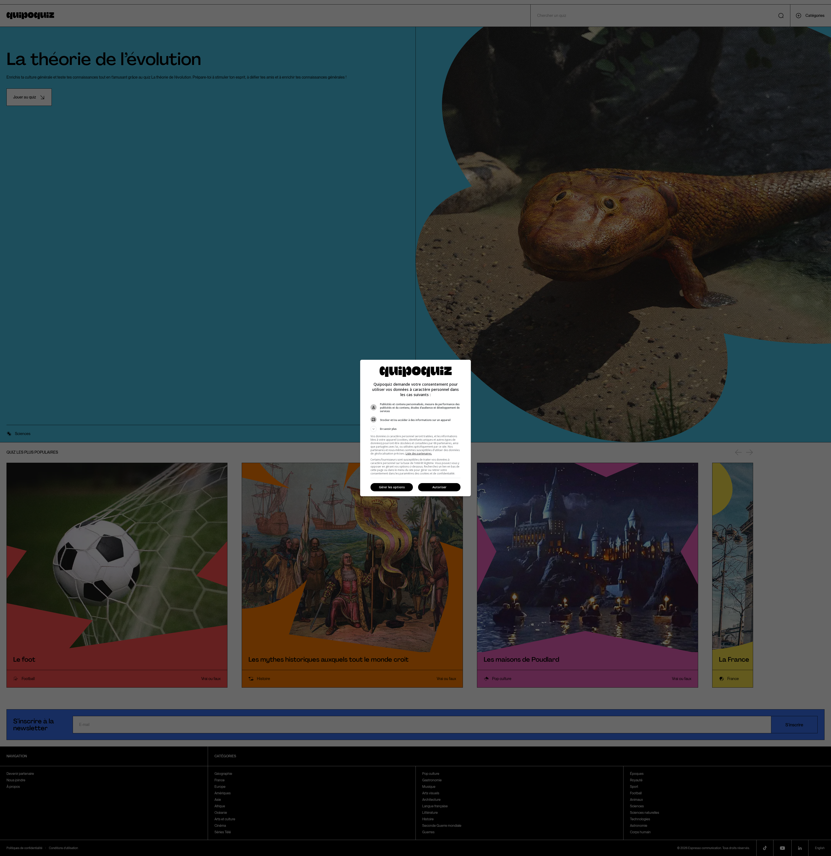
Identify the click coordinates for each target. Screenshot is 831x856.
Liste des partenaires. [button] (419, 453)
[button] (415, 429)
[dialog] (415, 428)
